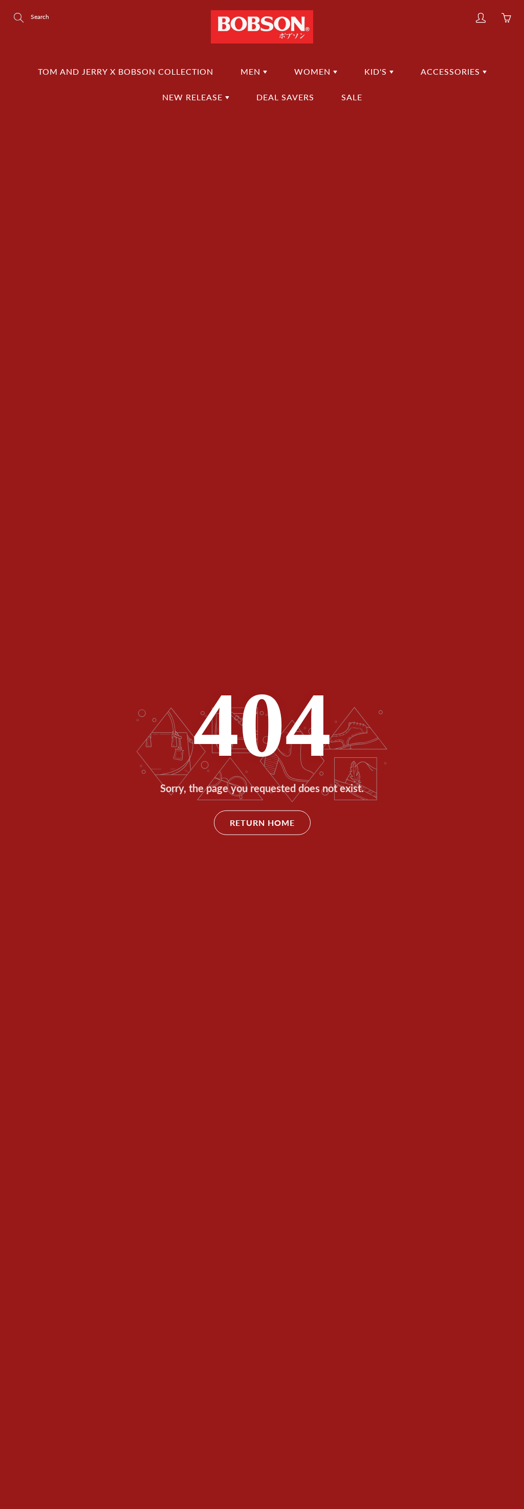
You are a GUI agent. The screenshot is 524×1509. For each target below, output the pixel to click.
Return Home (262, 822)
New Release (193, 97)
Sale (351, 97)
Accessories (452, 71)
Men (252, 71)
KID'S (376, 71)
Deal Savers (285, 97)
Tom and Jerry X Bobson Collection (125, 71)
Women (313, 71)
